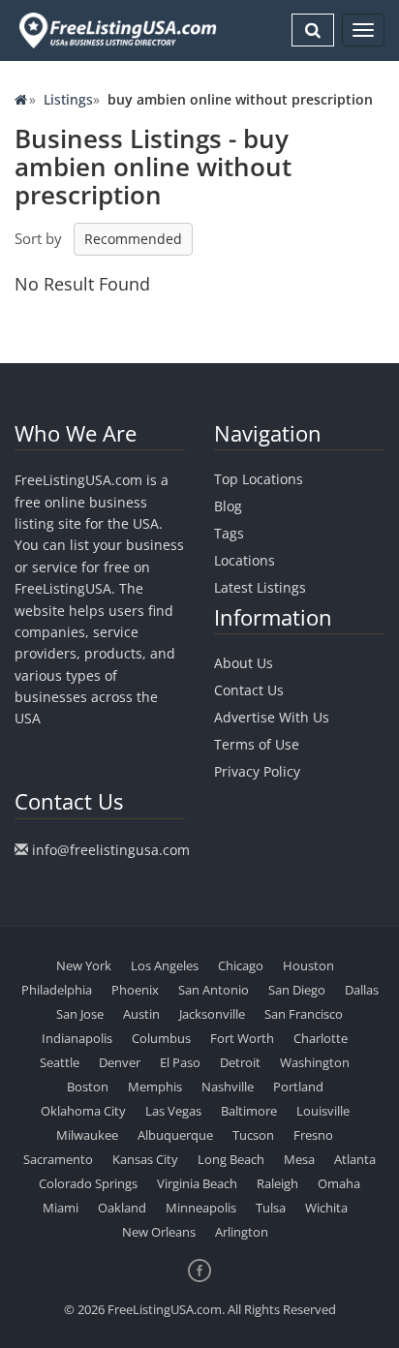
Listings (68, 99)
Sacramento (58, 1159)
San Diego (296, 989)
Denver (119, 1062)
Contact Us (249, 690)
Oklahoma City (83, 1110)
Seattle (59, 1062)
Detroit (240, 1062)
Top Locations (258, 479)
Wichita (326, 1207)
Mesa (299, 1159)
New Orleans (159, 1232)
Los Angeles (165, 965)
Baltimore (249, 1110)
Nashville (227, 1086)
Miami (60, 1207)
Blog (228, 506)
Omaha (339, 1183)
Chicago (240, 965)
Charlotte (320, 1038)
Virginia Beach (197, 1183)
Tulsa (271, 1207)
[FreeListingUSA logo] (116, 30)
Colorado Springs (88, 1183)
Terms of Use (256, 744)
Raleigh (277, 1183)
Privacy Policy (257, 771)
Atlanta (355, 1159)
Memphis (155, 1086)
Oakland (122, 1207)
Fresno (313, 1135)
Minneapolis (201, 1207)
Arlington (241, 1232)
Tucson (253, 1135)
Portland (298, 1086)
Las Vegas (173, 1110)
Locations (244, 560)
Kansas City (145, 1159)
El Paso (180, 1062)
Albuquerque (175, 1135)
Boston (87, 1086)
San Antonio (213, 989)
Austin (141, 1014)
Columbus (161, 1038)
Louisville (323, 1110)
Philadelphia (56, 989)
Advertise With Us (271, 717)
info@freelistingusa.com (111, 850)
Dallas (362, 989)
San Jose (80, 1014)
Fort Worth (242, 1038)
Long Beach (231, 1159)
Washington (315, 1062)
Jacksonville (212, 1014)
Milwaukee (87, 1135)
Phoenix (135, 989)
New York (83, 965)
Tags (229, 533)
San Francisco (303, 1014)
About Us (243, 663)
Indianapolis (77, 1038)
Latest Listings (260, 587)
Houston (308, 965)
